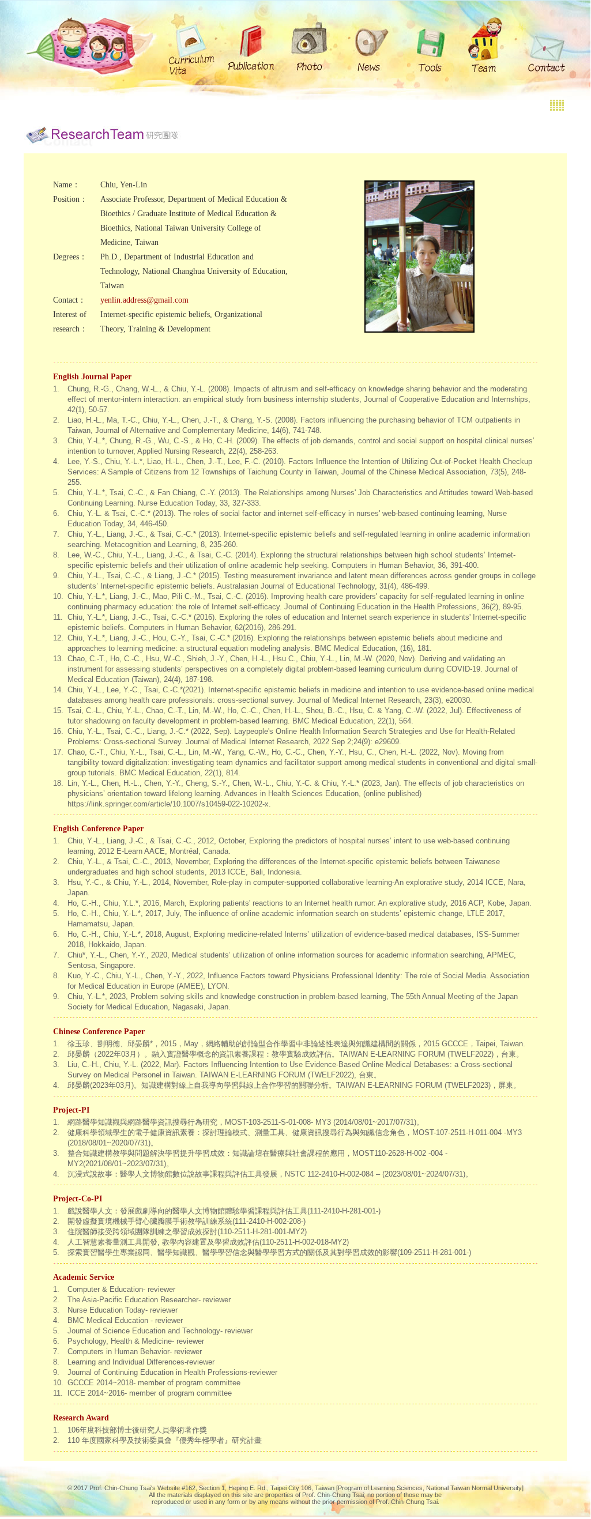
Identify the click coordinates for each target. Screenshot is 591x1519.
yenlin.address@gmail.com (144, 300)
